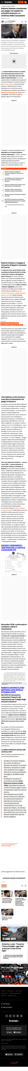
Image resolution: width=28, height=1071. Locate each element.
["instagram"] (6, 976)
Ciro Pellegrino (12, 21)
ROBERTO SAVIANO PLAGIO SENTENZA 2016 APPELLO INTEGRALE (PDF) (12, 690)
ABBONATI (20, 2)
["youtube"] (9, 976)
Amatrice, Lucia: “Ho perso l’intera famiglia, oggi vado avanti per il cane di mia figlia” (13, 947)
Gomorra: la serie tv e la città (8, 6)
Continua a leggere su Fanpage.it (14, 878)
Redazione (3, 995)
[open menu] (1, 2)
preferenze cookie (12, 995)
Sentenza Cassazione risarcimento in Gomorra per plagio (9, 844)
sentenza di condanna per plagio (11, 92)
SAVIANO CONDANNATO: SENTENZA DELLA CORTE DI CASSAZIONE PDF (13, 547)
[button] (25, 21)
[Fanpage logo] (8, 2)
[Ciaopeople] (14, 1063)
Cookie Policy (4, 993)
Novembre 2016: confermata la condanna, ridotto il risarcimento (13, 190)
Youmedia (3, 991)
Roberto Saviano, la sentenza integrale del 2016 (15, 195)
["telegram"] (20, 976)
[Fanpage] (14, 1021)
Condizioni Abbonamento (15, 993)
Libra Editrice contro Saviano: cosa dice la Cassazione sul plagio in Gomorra (14, 179)
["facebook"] (16, 976)
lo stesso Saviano (9, 84)
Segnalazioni (10, 991)
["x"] (13, 976)
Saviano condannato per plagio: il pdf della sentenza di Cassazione (15, 185)
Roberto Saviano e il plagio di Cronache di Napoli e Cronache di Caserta (14, 173)
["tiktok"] (2, 976)
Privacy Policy (18, 991)
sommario (4, 168)
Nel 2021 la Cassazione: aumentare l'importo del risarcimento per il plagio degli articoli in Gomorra (15, 201)
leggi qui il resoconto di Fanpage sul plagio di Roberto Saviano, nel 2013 (13, 293)
